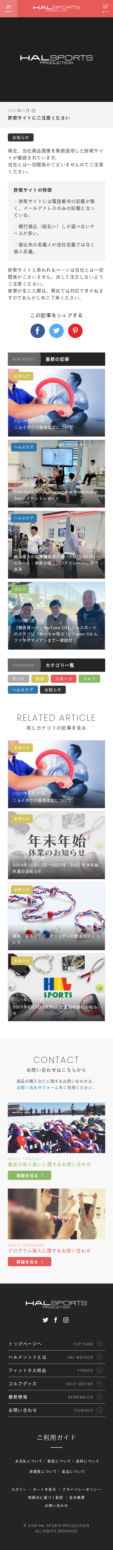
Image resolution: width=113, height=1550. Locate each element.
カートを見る (44, 1489)
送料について (88, 1461)
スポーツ (63, 679)
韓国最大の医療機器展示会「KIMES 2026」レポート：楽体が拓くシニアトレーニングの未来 (56, 563)
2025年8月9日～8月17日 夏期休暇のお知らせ (54, 1010)
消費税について (43, 1471)
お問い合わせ (56, 1505)
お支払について (29, 1461)
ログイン (19, 1489)
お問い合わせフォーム (38, 1087)
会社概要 (77, 1497)
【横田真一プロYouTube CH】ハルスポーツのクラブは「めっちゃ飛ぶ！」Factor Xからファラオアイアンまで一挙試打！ (56, 634)
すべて (18, 679)
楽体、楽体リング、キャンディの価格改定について (56, 939)
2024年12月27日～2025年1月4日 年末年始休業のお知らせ (55, 868)
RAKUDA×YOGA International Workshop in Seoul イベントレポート (56, 495)
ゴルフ (89, 679)
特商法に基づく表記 (45, 1497)
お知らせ (52, 690)
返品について (73, 1471)
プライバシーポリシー (81, 1489)
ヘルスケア (23, 690)
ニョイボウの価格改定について (43, 427)
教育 (40, 679)
